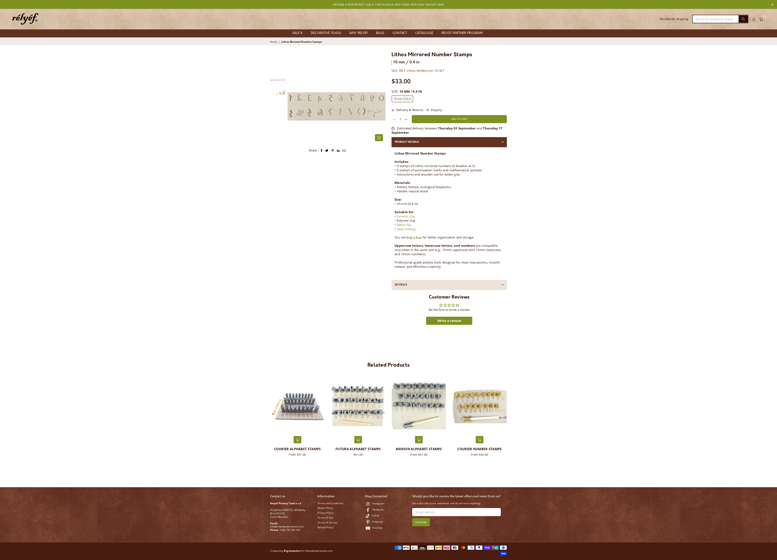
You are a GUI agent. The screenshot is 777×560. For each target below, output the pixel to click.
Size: (407, 91)
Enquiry (436, 110)
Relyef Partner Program (462, 33)
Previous (291, 106)
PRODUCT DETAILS (407, 142)
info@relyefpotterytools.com (287, 526)
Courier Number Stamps (479, 449)
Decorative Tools (326, 33)
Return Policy (325, 508)
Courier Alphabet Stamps (297, 449)
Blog (380, 33)
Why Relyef (358, 33)
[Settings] (753, 19)
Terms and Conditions (330, 503)
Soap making (406, 229)
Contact (400, 33)
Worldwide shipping (673, 19)
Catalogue (424, 33)
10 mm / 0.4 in (402, 99)
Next (381, 106)
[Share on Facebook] (322, 150)
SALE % (297, 33)
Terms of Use (325, 517)
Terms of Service (327, 522)
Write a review (449, 321)
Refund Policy (325, 527)
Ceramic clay (406, 216)
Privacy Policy (325, 512)
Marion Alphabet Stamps (419, 449)
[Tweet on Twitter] (327, 150)
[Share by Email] (344, 150)
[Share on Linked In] (338, 150)
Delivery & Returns (409, 110)
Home (273, 41)
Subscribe (421, 522)
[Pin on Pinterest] (332, 150)
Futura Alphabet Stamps (358, 449)
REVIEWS (401, 285)
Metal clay (404, 225)
